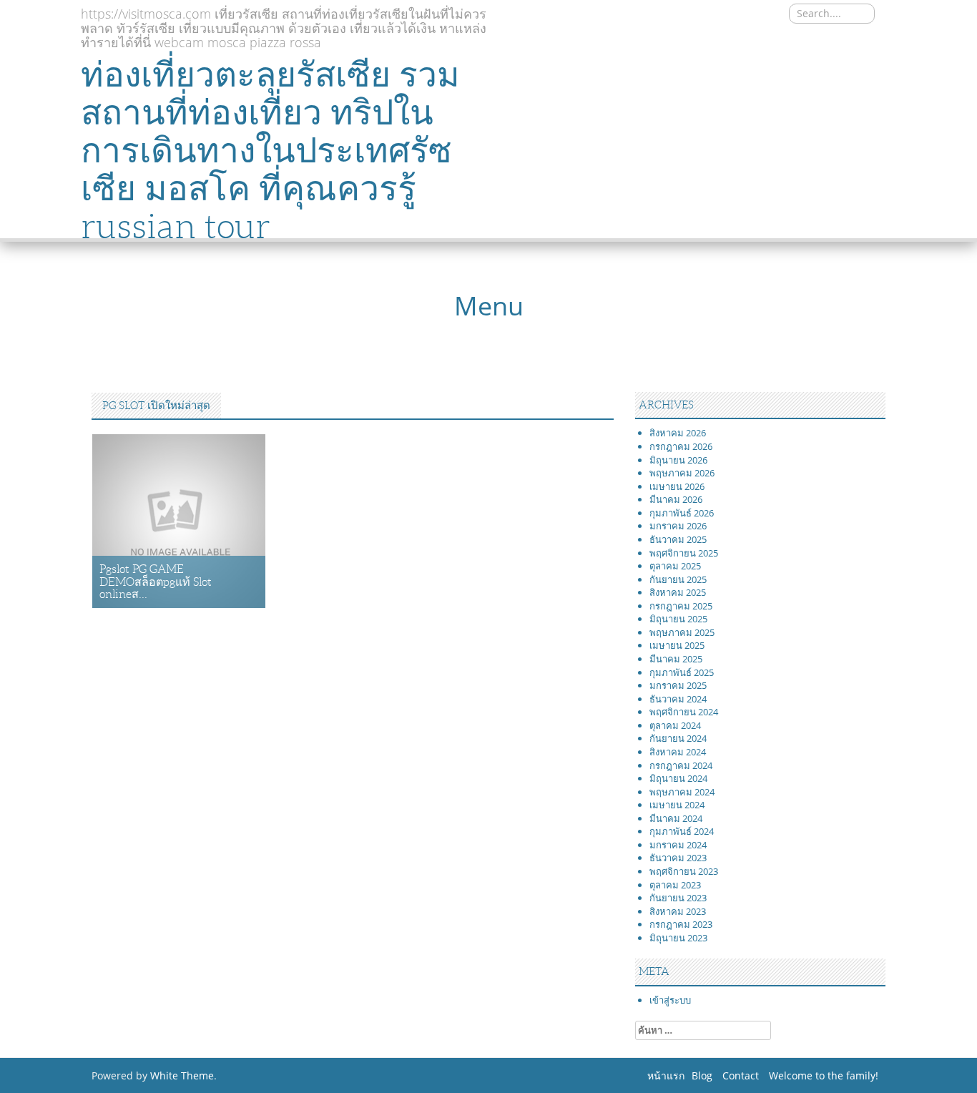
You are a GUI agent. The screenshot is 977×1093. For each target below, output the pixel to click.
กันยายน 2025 (678, 579)
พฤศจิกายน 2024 (683, 711)
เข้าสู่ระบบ (670, 1000)
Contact (740, 1075)
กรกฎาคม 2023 (680, 924)
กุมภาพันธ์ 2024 (681, 831)
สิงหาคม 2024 (677, 751)
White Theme (182, 1075)
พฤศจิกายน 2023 (683, 871)
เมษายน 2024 (676, 804)
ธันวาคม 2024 (678, 698)
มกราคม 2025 (678, 685)
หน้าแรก (665, 1075)
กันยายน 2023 (678, 897)
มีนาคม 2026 (675, 499)
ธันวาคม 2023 (678, 857)
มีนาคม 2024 (675, 818)
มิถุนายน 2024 (678, 778)
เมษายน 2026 (676, 486)
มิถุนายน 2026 (678, 460)
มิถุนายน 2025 (678, 618)
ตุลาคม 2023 (675, 884)
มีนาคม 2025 (675, 658)
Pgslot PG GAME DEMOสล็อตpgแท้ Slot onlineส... (155, 581)
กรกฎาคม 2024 (680, 765)
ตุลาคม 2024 (675, 725)
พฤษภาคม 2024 (682, 791)
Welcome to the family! (823, 1075)
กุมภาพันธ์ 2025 (681, 672)
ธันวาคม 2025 (678, 539)
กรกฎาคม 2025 (680, 605)
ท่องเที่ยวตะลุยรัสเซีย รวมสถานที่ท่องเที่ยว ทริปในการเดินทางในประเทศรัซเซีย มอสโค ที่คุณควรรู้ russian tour (270, 150)
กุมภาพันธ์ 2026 (681, 512)
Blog (702, 1075)
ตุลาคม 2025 (675, 565)
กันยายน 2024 (678, 738)
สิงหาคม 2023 (677, 911)
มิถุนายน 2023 (678, 937)
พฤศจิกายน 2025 (683, 552)
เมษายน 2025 (676, 645)
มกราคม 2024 (678, 844)
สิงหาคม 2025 (677, 592)
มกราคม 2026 (678, 525)
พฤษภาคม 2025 (682, 632)
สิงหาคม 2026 (677, 432)
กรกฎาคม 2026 (680, 446)
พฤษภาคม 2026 (682, 472)
